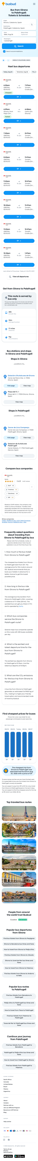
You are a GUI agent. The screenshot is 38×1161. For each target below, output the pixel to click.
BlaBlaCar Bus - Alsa (19, 522)
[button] (32, 24)
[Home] (3, 60)
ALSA (18, 520)
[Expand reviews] (32, 487)
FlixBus (4, 520)
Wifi (9, 497)
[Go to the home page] (9, 4)
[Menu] (34, 4)
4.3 (13, 485)
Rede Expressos (25, 520)
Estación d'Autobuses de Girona (21, 375)
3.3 (16, 489)
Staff (9, 485)
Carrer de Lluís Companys (18, 427)
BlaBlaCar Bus (11, 520)
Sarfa (6, 479)
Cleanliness (11, 493)
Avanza (10, 522)
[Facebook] (9, 1140)
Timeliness (11, 489)
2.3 (12, 497)
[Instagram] (4, 1140)
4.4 (17, 493)
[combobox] (19, 21)
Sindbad (4, 522)
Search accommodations (14, 51)
